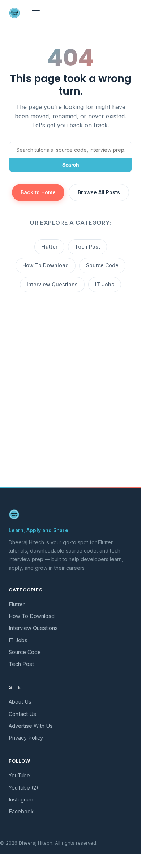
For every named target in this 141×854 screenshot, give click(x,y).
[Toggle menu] (36, 12)
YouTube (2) (23, 788)
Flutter (49, 247)
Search (70, 165)
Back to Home (38, 192)
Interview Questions (52, 284)
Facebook (21, 811)
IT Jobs (104, 284)
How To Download (45, 265)
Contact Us (22, 714)
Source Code (102, 265)
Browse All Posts (99, 192)
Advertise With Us (31, 726)
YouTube (19, 775)
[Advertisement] (70, 408)
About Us (20, 702)
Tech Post (87, 247)
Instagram (21, 799)
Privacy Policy (26, 738)
